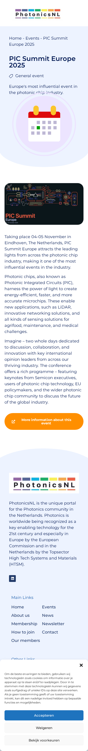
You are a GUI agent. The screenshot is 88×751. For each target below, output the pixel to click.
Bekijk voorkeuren (44, 740)
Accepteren (44, 715)
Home (15, 38)
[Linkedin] (12, 578)
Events (32, 38)
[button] (81, 665)
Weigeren (44, 728)
